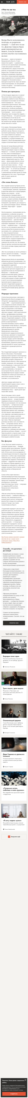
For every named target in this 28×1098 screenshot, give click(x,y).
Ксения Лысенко (9, 699)
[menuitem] (2, 2)
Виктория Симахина (10, 732)
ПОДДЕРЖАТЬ (14, 1094)
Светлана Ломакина (10, 667)
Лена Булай (12, 13)
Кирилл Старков (9, 766)
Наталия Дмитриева (10, 12)
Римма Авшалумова (10, 829)
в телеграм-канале (7, 541)
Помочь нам (22, 2)
